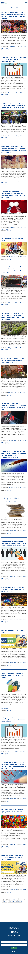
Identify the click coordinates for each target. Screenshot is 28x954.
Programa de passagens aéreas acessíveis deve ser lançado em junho (12, 675)
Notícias (9, 49)
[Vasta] (14, 951)
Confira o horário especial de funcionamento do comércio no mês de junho (12, 857)
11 (2, 901)
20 (8, 901)
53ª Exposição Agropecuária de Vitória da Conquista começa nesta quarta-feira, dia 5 (12, 360)
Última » (20, 901)
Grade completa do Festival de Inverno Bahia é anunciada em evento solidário (12, 589)
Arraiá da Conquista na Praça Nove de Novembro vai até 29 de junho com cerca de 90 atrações (13, 105)
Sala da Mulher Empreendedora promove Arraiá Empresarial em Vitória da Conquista (13, 811)
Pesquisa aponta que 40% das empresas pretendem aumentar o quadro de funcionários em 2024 (13, 543)
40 (13, 901)
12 (4, 901)
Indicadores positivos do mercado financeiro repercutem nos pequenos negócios (13, 59)
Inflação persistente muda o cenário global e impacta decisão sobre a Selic (13, 720)
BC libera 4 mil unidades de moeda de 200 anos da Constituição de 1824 (11, 500)
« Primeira (13, 899)
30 (10, 901)
